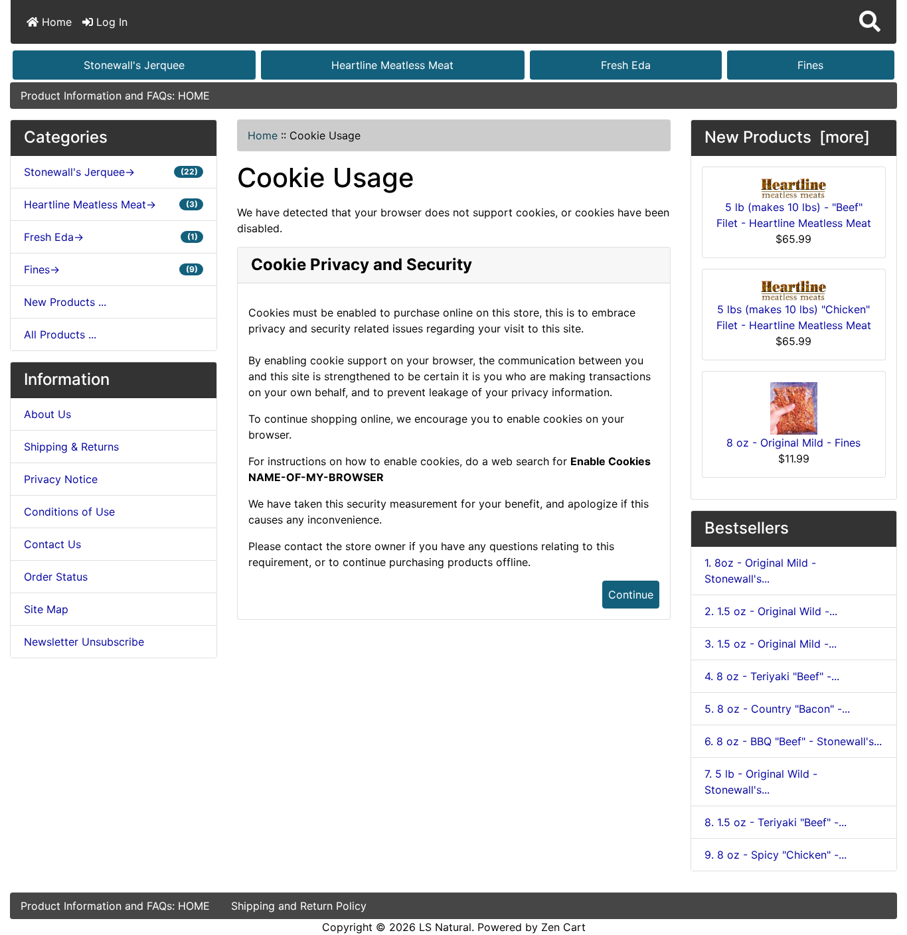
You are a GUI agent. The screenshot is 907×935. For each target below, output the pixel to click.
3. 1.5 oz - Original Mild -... (770, 643)
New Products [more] (787, 137)
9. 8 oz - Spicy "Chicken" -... (775, 854)
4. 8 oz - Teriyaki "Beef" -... (771, 676)
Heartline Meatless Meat (392, 65)
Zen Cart (563, 927)
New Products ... (65, 302)
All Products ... (60, 334)
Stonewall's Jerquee (134, 65)
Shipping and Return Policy (299, 905)
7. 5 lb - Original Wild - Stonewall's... (760, 781)
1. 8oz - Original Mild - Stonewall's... (760, 570)
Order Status (56, 576)
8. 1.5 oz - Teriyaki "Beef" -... (775, 822)
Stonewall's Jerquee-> (111, 172)
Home (55, 22)
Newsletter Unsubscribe (84, 641)
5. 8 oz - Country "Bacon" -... (777, 708)
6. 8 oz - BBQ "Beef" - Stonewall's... (793, 741)
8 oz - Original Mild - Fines (793, 442)
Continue (630, 594)
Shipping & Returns (71, 446)
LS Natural (445, 927)
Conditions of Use (69, 511)
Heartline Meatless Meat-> (111, 204)
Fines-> (111, 269)
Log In (110, 22)
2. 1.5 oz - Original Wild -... (770, 611)
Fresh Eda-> (111, 237)
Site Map (46, 609)
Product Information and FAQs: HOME (115, 95)
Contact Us (52, 544)
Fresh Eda (626, 65)
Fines (810, 65)
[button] (870, 21)
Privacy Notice (61, 479)
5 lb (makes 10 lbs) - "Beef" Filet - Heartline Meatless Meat (793, 215)
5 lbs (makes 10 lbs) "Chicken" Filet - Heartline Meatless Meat (793, 317)
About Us (47, 414)
